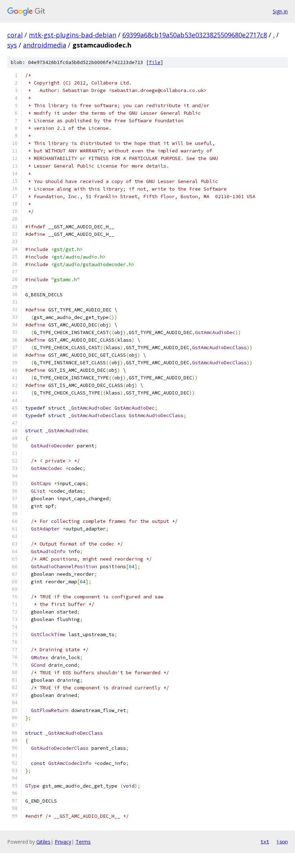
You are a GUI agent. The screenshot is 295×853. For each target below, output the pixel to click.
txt (264, 841)
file (154, 62)
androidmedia (44, 45)
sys (12, 45)
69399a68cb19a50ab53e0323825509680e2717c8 (194, 35)
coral (15, 35)
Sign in (280, 11)
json (282, 841)
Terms (83, 841)
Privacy (63, 841)
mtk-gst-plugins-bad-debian (72, 35)
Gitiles (43, 841)
